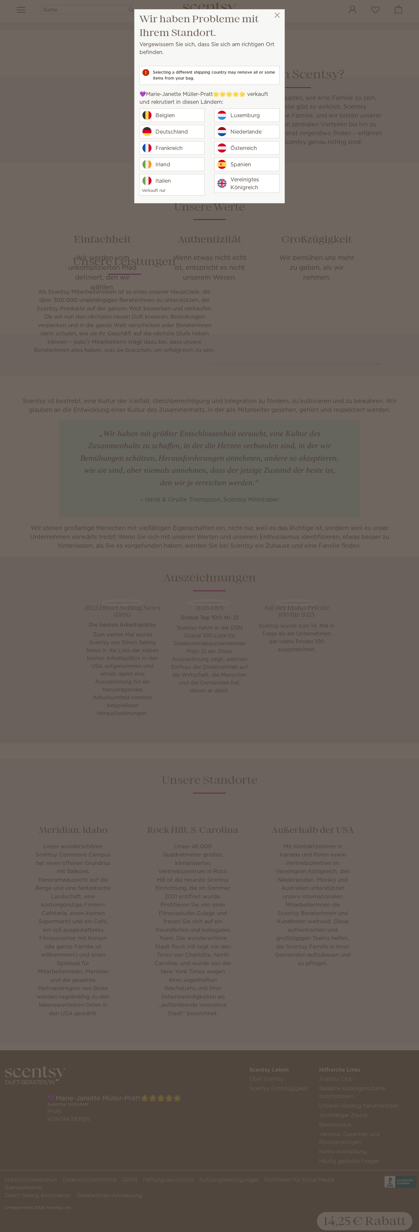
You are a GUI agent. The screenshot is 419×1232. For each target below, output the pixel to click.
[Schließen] (277, 15)
